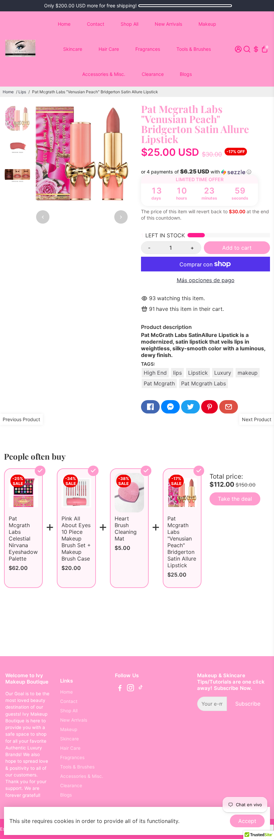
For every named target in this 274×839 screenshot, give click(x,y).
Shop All (129, 24)
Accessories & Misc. (103, 74)
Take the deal (235, 498)
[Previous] (42, 217)
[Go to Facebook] (150, 406)
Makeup (207, 24)
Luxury (222, 372)
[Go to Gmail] (228, 406)
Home (64, 24)
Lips (22, 91)
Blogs (186, 74)
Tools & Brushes (193, 49)
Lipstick (198, 372)
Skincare (72, 49)
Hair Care (109, 49)
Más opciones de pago (206, 280)
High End (155, 372)
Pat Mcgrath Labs (203, 383)
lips (177, 372)
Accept (247, 821)
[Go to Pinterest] (209, 406)
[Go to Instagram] (130, 689)
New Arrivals (168, 24)
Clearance (153, 74)
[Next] (121, 217)
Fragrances (147, 49)
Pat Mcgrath (159, 383)
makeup (248, 372)
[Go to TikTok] (140, 689)
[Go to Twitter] (190, 406)
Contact (95, 24)
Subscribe (247, 703)
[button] (205, 171)
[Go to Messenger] (170, 406)
